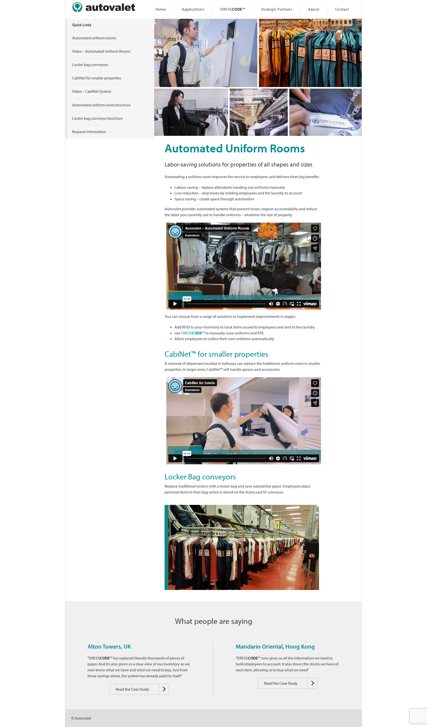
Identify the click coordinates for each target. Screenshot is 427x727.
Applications (193, 9)
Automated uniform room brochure (101, 104)
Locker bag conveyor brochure (97, 118)
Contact (342, 9)
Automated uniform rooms (94, 37)
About (313, 9)
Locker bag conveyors (90, 64)
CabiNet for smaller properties (96, 77)
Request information (89, 131)
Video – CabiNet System (91, 91)
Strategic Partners (276, 9)
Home (160, 9)
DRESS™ (232, 9)
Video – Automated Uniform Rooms (101, 51)
